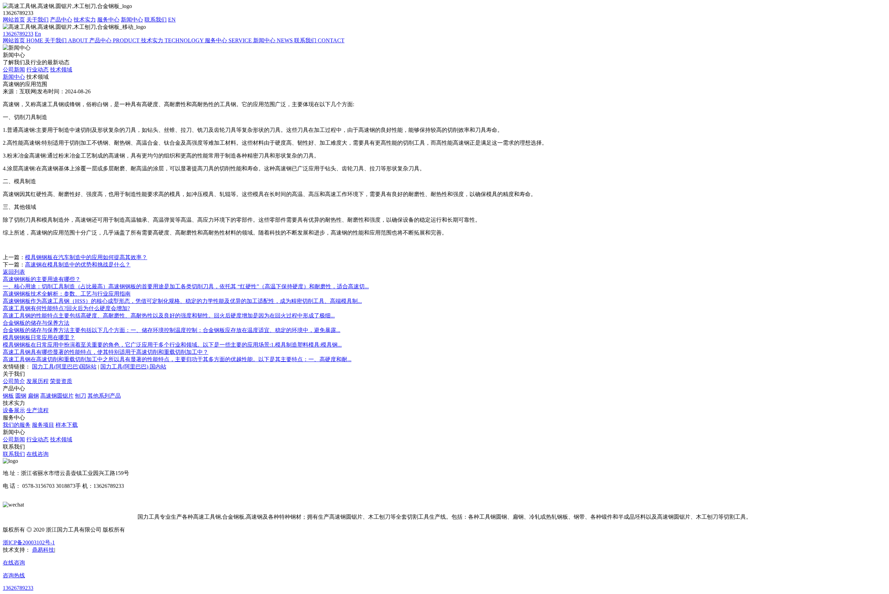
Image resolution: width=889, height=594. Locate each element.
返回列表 (14, 272)
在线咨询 (37, 454)
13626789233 (18, 34)
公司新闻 (14, 70)
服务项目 (43, 425)
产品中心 (61, 20)
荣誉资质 (61, 381)
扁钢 (33, 396)
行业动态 (37, 70)
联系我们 (155, 20)
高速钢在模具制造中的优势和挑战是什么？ (78, 265)
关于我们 (37, 20)
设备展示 (14, 410)
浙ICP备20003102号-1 (29, 542)
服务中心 (108, 20)
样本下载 (67, 425)
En (38, 34)
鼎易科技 (43, 550)
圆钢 (20, 396)
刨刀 (80, 396)
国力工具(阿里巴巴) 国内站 (133, 367)
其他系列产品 (104, 396)
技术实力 (85, 20)
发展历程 (37, 381)
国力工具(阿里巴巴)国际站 (64, 367)
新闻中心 (132, 20)
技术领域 (61, 70)
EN (172, 20)
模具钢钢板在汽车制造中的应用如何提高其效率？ (86, 257)
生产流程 (37, 410)
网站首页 (14, 20)
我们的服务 (17, 425)
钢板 (8, 396)
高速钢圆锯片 (57, 396)
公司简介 (14, 381)
